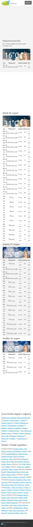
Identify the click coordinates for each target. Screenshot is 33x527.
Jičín (25, 449)
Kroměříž (4, 513)
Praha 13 (4, 490)
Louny (11, 505)
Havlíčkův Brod (18, 508)
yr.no (26, 522)
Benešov (20, 495)
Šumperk (22, 477)
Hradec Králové (18, 449)
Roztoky (13, 436)
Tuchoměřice (21, 438)
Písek (15, 456)
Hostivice (10, 428)
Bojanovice (6, 418)
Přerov (10, 477)
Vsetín (22, 513)
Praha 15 (17, 490)
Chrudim (12, 480)
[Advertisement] (16, 23)
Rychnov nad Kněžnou (14, 451)
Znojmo (9, 464)
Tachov (27, 485)
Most (15, 505)
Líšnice (9, 433)
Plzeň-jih (28, 482)
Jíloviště (4, 431)
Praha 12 (27, 487)
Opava (3, 474)
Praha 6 (14, 492)
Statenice (21, 436)
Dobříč (17, 423)
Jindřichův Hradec (7, 456)
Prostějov (16, 477)
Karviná (18, 472)
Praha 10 (14, 487)
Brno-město (10, 462)
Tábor (11, 459)
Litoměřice (4, 505)
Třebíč (10, 510)
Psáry (3, 436)
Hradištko (17, 428)
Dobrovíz (4, 425)
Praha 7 (20, 492)
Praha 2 (22, 490)
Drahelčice (20, 425)
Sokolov (7, 467)
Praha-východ (18, 500)
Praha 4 (3, 492)
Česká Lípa (20, 467)
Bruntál (3, 472)
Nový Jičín (25, 472)
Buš (29, 418)
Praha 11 (21, 487)
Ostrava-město (11, 474)
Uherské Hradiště (13, 513)
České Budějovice (11, 454)
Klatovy (22, 482)
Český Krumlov (22, 454)
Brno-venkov (19, 462)
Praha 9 (3, 495)
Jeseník (26, 474)
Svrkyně (12, 438)
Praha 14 (10, 490)
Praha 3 (28, 490)
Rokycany (21, 485)
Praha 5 (9, 492)
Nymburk (10, 500)
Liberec (11, 469)
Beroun (25, 495)
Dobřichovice (24, 423)
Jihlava (26, 508)
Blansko (25, 459)
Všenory (4, 441)
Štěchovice (4, 438)
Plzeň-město (5, 485)
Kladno (3, 498)
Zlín (25, 513)
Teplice (19, 505)
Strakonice (4, 459)
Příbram (8, 503)
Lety (22, 431)
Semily (16, 469)
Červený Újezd (14, 420)
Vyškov (3, 464)
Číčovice (4, 423)
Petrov (22, 433)
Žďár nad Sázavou (18, 510)
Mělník (21, 498)
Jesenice (25, 428)
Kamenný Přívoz (14, 431)
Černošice (6, 420)
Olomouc (4, 477)
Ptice (7, 436)
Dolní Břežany (12, 425)
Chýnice (23, 420)
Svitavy (25, 480)
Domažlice (16, 482)
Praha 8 (25, 492)
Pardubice (19, 480)
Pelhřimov (4, 510)
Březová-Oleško (22, 418)
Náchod (3, 451)
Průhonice (28, 433)
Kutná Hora (14, 498)
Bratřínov (13, 418)
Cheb (24, 464)
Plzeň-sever (13, 485)
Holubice (4, 428)
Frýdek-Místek (11, 472)
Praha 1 (8, 487)
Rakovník (15, 503)
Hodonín (26, 462)
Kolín (8, 498)
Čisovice (9, 423)
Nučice (16, 433)
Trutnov (24, 451)
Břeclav (3, 462)
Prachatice (21, 456)
